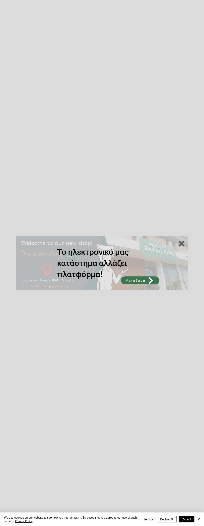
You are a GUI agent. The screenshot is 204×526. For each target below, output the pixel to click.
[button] (181, 244)
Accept (186, 519)
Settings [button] (148, 519)
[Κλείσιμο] (199, 519)
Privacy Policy (23, 521)
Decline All (166, 519)
